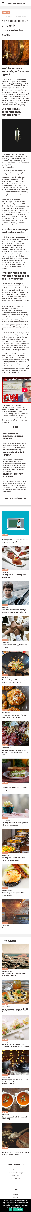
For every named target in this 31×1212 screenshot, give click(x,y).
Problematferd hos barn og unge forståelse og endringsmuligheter (14, 611)
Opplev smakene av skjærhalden (14, 928)
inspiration (5, 534)
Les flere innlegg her (15, 498)
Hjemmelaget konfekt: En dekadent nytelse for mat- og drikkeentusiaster (15, 1081)
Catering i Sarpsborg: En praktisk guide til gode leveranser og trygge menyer (15, 752)
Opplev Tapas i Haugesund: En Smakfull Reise (13, 894)
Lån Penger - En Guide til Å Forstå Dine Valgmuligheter (14, 974)
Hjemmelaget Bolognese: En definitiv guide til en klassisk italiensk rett (15, 1010)
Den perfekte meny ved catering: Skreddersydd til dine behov (14, 716)
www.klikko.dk (17, 1181)
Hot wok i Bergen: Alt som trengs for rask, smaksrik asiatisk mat (15, 681)
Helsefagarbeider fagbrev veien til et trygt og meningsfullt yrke (15, 541)
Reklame (15, 1194)
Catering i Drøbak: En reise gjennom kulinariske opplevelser (15, 824)
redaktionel (6, 12)
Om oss (15, 1197)
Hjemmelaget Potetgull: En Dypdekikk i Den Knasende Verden (15, 1153)
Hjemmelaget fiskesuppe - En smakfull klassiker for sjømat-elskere (15, 1045)
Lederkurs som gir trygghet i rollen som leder (14, 646)
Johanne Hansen (21, 16)
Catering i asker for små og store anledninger (14, 576)
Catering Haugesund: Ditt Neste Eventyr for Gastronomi (13, 859)
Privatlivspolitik (18, 1209)
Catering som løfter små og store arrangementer (14, 788)
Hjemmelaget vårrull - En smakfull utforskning (14, 1118)
